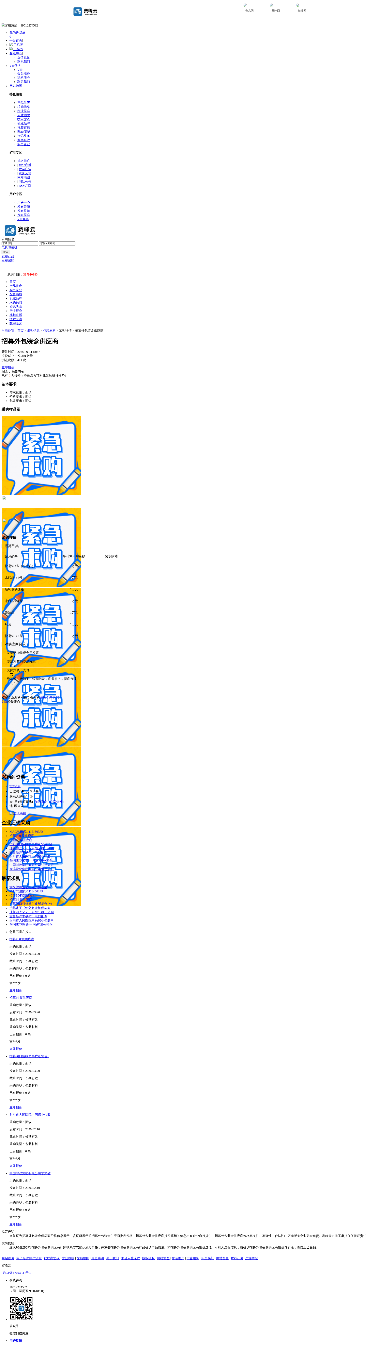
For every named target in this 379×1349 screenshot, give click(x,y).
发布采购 (23, 210)
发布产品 (8, 256)
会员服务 (23, 73)
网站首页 (8, 1258)
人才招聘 (23, 115)
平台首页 (15, 40)
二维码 (18, 49)
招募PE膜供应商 (20, 840)
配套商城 (23, 131)
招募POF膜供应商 (21, 835)
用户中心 (23, 202)
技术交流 (23, 119)
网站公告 (25, 181)
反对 (15, 697)
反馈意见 (23, 57)
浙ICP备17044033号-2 (16, 1272)
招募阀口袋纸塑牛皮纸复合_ (29, 1056)
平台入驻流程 (130, 1258)
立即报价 (8, 367)
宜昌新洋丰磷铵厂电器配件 (28, 852)
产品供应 (23, 102)
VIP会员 (23, 219)
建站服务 (23, 77)
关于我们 (112, 1258)
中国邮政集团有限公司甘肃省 (30, 1173)
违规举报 (251, 1258)
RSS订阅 (25, 185)
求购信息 (23, 107)
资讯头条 (23, 136)
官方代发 (15, 786)
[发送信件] (56, 801)
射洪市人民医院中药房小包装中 (31, 856)
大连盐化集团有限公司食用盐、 (31, 869)
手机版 (18, 44)
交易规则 (83, 1258)
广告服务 (193, 1258)
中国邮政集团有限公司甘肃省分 (31, 865)
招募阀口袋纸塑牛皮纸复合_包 (30, 844)
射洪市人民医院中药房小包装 (30, 1114)
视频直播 (23, 127)
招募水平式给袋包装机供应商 (30, 908)
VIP (20, 69)
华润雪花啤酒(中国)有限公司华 (31, 860)
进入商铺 (19, 813)
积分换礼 (207, 1258)
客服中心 (15, 53)
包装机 (12, 247)
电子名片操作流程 (29, 1258)
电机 (5, 247)
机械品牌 (23, 123)
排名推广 (23, 160)
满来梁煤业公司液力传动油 (28, 887)
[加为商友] (41, 801)
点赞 (6, 697)
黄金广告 (25, 169)
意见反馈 (25, 173)
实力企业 (23, 144)
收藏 (34, 697)
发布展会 (23, 215)
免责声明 (97, 1258)
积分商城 (25, 165)
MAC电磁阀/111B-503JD (26, 831)
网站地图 (15, 86)
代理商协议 (52, 1258)
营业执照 (68, 1258)
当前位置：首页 (13, 330)
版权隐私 (148, 1258)
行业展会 (23, 111)
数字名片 (23, 140)
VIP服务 (15, 65)
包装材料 (49, 330)
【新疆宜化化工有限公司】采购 (31, 848)
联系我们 (23, 61)
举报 (25, 697)
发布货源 (23, 206)
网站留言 (222, 1258)
